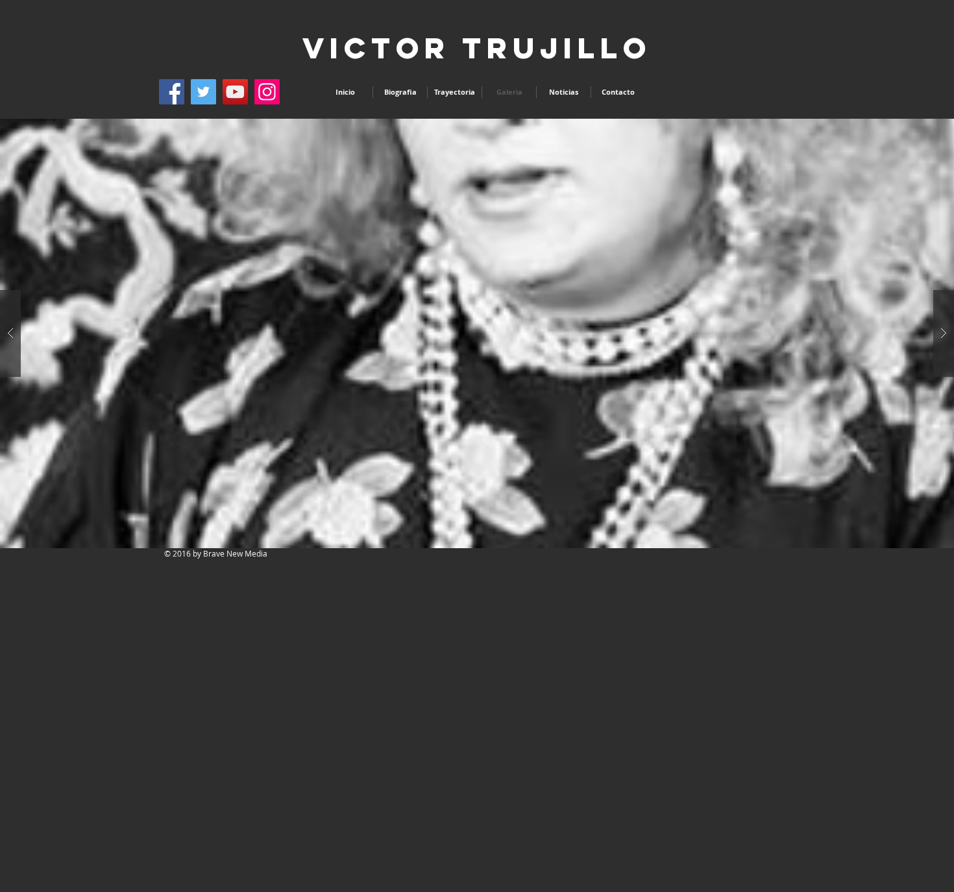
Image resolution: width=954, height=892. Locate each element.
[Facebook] (171, 91)
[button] (477, 333)
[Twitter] (203, 91)
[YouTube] (235, 91)
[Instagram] (267, 91)
